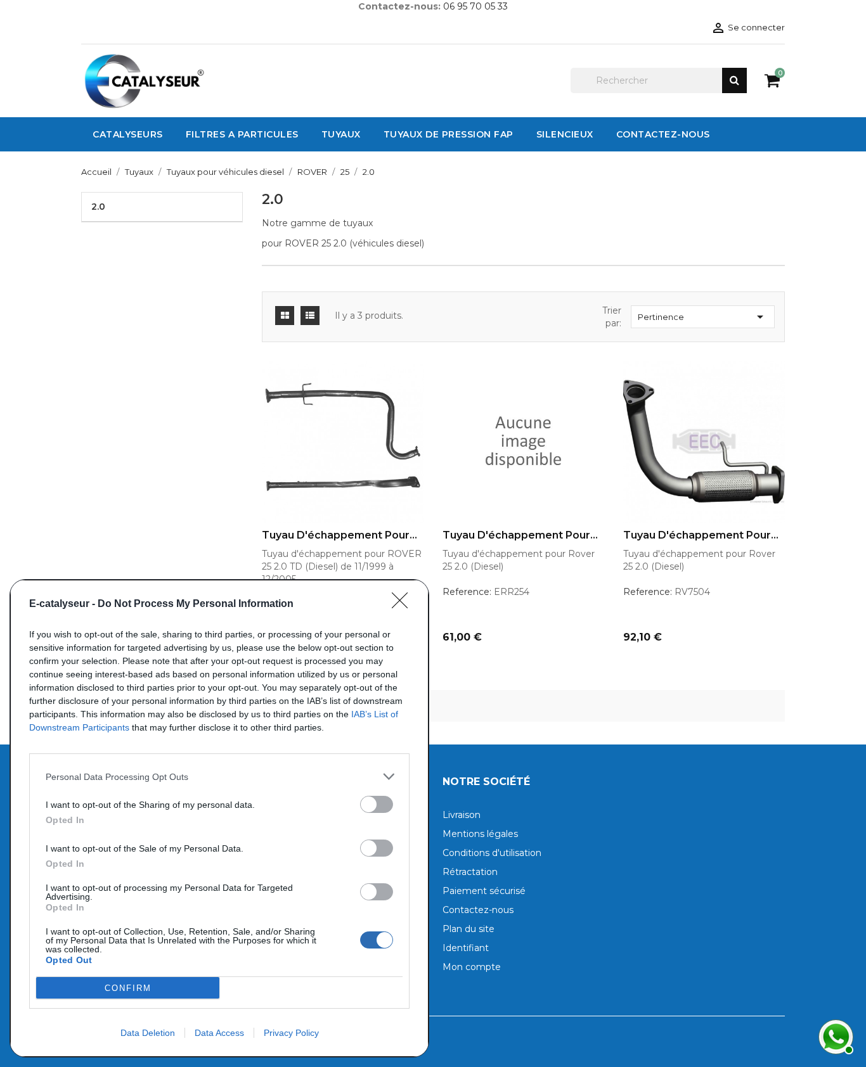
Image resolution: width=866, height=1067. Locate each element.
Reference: (467, 591)
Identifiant (466, 948)
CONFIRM (128, 988)
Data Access (219, 1033)
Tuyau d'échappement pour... (339, 535)
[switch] (376, 804)
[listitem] (219, 776)
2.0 (98, 206)
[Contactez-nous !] (834, 1035)
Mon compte (472, 967)
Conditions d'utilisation (492, 853)
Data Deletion (147, 1033)
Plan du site (468, 929)
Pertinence (703, 316)
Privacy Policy (291, 1033)
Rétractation (470, 872)
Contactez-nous (478, 910)
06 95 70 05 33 (475, 6)
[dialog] (219, 818)
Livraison (462, 815)
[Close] (404, 604)
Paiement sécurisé (484, 891)
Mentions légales (480, 834)
